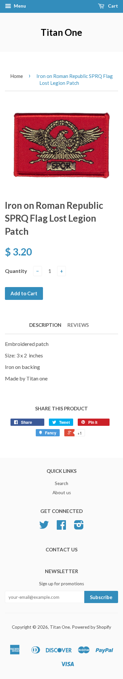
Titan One (61, 32)
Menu (19, 6)
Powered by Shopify (91, 627)
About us (61, 492)
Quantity (16, 271)
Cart (112, 6)
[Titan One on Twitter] (44, 527)
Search (61, 483)
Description (45, 325)
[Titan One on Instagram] (79, 527)
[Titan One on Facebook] (61, 527)
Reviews (78, 325)
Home (16, 76)
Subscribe (101, 597)
